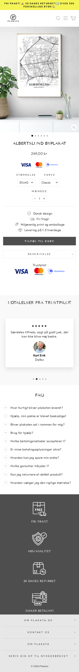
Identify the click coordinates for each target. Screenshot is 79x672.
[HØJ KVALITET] (39, 538)
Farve (49, 174)
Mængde (39, 191)
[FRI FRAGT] (39, 509)
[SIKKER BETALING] (39, 598)
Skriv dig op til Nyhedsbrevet (38, 655)
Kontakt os (39, 632)
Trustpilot (39, 265)
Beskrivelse (39, 254)
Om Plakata (39, 644)
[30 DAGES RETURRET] (39, 568)
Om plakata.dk (38, 620)
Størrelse (26, 174)
